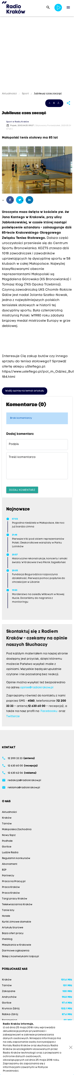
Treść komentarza (22, 457)
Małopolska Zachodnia (16, 829)
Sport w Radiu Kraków (17, 122)
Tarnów (7, 823)
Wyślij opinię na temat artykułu (24, 391)
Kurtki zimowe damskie (16, 922)
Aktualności (9, 93)
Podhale (7, 841)
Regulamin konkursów (16, 858)
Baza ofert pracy (13, 933)
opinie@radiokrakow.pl (36, 687)
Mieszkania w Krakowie (16, 945)
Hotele (6, 916)
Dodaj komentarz (22, 489)
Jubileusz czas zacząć (47, 93)
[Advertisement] (37, 55)
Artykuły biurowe (12, 927)
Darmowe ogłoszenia (15, 950)
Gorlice (6, 846)
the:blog (7, 939)
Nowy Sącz (9, 835)
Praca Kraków (11, 887)
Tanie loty (8, 910)
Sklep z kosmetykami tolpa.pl (20, 956)
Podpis (14, 444)
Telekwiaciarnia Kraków (17, 904)
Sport (25, 93)
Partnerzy (8, 875)
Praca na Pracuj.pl (13, 881)
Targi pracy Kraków (14, 898)
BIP (4, 870)
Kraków (6, 818)
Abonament (9, 864)
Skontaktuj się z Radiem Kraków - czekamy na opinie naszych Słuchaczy (37, 638)
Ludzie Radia (10, 852)
